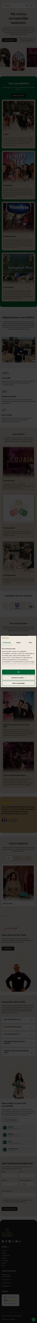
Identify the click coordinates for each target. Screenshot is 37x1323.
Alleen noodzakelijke (18, 683)
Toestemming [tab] (6, 642)
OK (19, 672)
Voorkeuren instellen (17, 677)
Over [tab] (30, 642)
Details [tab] (18, 642)
